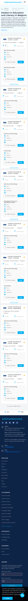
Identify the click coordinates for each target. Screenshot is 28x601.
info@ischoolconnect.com (12, 451)
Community (4, 472)
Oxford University (5, 498)
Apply (20, 62)
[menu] (25, 2)
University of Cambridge (7, 507)
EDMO (2, 466)
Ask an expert (4, 475)
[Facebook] (2, 423)
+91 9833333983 (9, 447)
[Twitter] (10, 423)
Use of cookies (18, 594)
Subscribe (12, 585)
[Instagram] (6, 423)
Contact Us (4, 486)
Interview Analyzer (5, 534)
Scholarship (4, 469)
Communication (5, 554)
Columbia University (6, 516)
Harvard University (5, 495)
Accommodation (5, 548)
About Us (3, 463)
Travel (2, 551)
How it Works (4, 461)
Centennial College (6, 513)
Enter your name (6, 571)
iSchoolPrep (4, 478)
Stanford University (5, 501)
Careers (3, 483)
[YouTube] (13, 423)
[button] (22, 595)
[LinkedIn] (17, 423)
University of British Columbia (8, 522)
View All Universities (6, 526)
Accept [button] (7, 598)
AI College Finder (5, 537)
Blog (2, 481)
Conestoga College (6, 510)
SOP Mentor (4, 540)
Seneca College (5, 519)
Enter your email (6, 578)
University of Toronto (6, 504)
